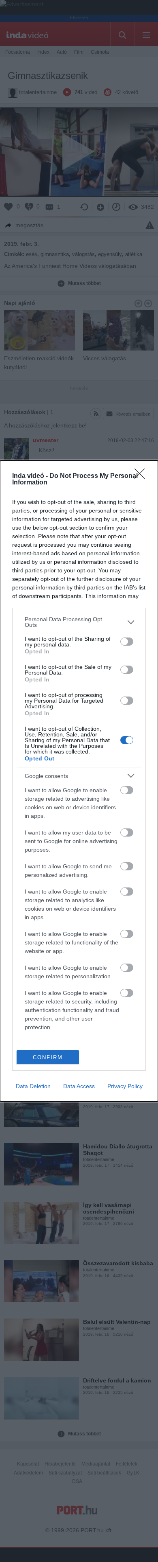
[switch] (126, 642)
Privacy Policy (125, 1086)
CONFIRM (48, 1057)
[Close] (142, 476)
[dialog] (79, 781)
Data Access (79, 1086)
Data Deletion (33, 1086)
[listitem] (79, 622)
